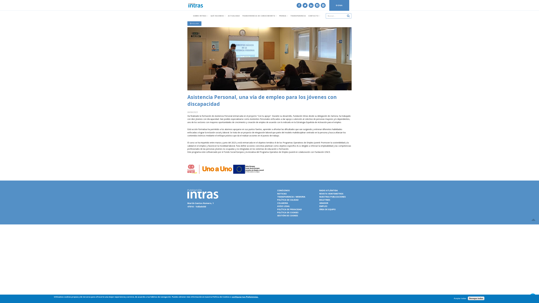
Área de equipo (327, 209)
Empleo (323, 206)
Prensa (283, 16)
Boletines (324, 199)
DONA (339, 5)
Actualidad (234, 16)
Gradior (323, 203)
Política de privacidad (289, 209)
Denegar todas (476, 298)
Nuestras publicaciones (332, 196)
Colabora (282, 203)
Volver (195, 23)
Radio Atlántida (328, 190)
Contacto (313, 16)
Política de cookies (287, 212)
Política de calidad (288, 199)
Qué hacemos (217, 16)
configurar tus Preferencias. (245, 297)
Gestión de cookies (287, 215)
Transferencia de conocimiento (259, 16)
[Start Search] (348, 16)
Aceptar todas (460, 298)
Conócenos (283, 190)
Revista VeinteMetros (331, 193)
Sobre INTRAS (200, 16)
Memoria (300, 196)
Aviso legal (283, 206)
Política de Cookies (221, 297)
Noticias (282, 193)
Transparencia (298, 16)
